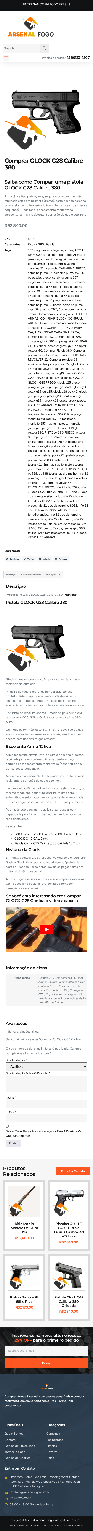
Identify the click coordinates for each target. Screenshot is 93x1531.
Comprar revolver (58, 355)
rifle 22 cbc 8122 (58, 492)
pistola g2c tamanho (65, 446)
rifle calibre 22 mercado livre (66, 524)
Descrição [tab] (11, 574)
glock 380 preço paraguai (52, 369)
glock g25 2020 (72, 378)
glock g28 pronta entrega (64, 396)
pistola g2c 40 (57, 442)
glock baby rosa (38, 373)
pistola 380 (35, 432)
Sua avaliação (16, 1060)
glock (75, 364)
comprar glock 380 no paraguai (49, 341)
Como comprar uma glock (55, 314)
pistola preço (75, 455)
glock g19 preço (62, 373)
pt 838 (32, 473)
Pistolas (50, 244)
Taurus (57, 528)
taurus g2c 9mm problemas (47, 533)
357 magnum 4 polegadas (45, 250)
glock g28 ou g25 (40, 391)
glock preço (77, 400)
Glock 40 (78, 369)
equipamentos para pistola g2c (49, 364)
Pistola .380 (36, 244)
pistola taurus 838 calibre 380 (48, 460)
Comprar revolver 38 (63, 359)
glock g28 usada (56, 400)
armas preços (46, 264)
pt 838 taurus (48, 473)
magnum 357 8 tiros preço (63, 414)
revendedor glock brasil (59, 478)
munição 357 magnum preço (47, 423)
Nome (11, 1097)
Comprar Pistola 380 (58, 350)
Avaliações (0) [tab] (53, 574)
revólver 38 (63, 483)
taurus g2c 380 (74, 528)
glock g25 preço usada (56, 387)
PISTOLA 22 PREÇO (65, 428)
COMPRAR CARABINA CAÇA (58, 332)
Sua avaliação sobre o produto (28, 1073)
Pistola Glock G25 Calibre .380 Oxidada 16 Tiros (47, 843)
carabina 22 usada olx (42, 268)
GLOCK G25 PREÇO (42, 382)
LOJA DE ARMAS (40, 405)
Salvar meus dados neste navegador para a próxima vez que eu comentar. (44, 1133)
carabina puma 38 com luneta (48, 287)
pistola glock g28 (53, 455)
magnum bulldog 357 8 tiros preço (51, 419)
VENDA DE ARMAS (41, 537)
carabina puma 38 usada (44, 305)
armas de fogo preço (57, 255)
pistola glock (36, 451)
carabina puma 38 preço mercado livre (54, 300)
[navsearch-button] (64, 26)
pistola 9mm (54, 437)
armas (69, 250)
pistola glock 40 (57, 451)
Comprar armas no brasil (57, 323)
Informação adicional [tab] (31, 574)
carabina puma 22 (40, 273)
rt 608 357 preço (39, 528)
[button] (6, 58)
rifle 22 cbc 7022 (67, 487)
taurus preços (76, 533)
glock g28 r (35, 400)
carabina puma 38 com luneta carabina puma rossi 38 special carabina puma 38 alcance (56, 291)
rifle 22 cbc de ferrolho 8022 (57, 505)
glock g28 (80, 387)
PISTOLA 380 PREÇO (59, 432)
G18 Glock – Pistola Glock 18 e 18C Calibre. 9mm (48, 834)
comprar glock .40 (40, 337)
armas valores (67, 264)
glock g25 (52, 378)
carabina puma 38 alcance (68, 282)
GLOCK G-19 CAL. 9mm (31, 838)
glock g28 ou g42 (65, 391)
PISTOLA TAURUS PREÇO (69, 469)
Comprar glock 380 (68, 337)
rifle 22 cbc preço (60, 519)
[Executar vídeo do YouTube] (46, 929)
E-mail (11, 1112)
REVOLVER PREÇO (41, 487)
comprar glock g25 (60, 346)
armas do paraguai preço (58, 259)
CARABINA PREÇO (72, 268)
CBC (54, 309)
